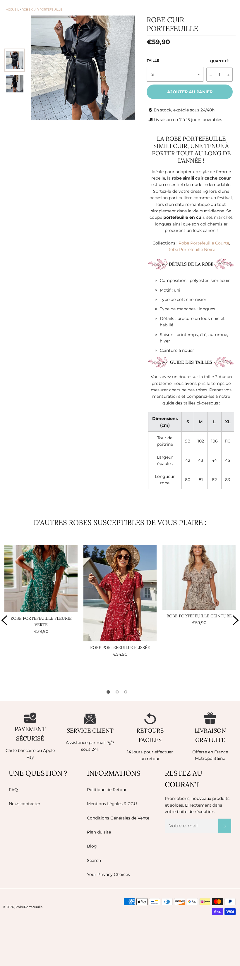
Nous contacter (24, 803)
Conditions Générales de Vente (118, 818)
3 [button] (126, 692)
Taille (153, 60)
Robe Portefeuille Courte (204, 243)
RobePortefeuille (29, 907)
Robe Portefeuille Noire (191, 249)
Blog (92, 846)
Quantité (219, 61)
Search (94, 860)
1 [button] (108, 692)
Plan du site (99, 832)
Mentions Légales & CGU (112, 803)
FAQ (13, 789)
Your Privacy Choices (108, 874)
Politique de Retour (107, 789)
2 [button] (117, 692)
